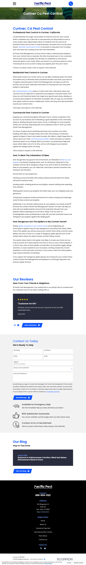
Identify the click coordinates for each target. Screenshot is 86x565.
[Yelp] (41, 548)
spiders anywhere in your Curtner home (32, 226)
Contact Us (43, 540)
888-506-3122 (43, 495)
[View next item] (18, 325)
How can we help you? (20, 373)
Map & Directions (43, 512)
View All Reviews (30, 325)
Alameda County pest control (29, 47)
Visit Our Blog (21, 471)
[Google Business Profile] (45, 548)
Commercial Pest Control (43, 532)
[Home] (42, 4)
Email (45, 356)
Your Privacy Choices (36, 559)
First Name (17, 350)
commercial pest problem (40, 139)
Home (43, 521)
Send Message (21, 398)
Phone (15, 356)
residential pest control (24, 91)
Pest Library (43, 536)
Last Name (47, 350)
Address (16, 362)
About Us (43, 524)
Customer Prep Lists (43, 528)
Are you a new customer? (21, 367)
